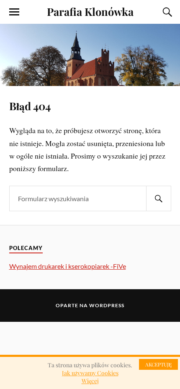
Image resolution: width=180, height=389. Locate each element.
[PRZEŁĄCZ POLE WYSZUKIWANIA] (166, 12)
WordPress (106, 305)
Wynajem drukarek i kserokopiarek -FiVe (67, 266)
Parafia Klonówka (90, 11)
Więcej (90, 381)
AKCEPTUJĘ (158, 364)
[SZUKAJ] (158, 198)
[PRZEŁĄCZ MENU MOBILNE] (14, 12)
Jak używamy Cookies (90, 373)
